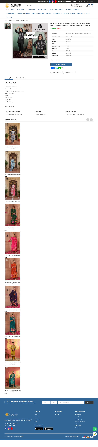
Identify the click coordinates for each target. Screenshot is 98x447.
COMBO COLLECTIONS (23, 13)
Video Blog (9, 17)
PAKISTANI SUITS (42, 10)
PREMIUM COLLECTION (82, 13)
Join (88, 402)
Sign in (88, 1)
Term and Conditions (80, 421)
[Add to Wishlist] (62, 68)
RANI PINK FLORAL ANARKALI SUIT (12, 255)
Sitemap (77, 427)
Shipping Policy (78, 419)
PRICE (12, 10)
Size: (51, 60)
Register (91, 1)
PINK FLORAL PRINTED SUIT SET (13, 201)
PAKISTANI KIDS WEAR (37, 13)
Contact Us (80, 1)
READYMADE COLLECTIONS (56, 10)
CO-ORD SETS (56, 13)
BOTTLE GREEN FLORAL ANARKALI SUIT (12, 228)
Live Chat (76, 4)
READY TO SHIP (21, 10)
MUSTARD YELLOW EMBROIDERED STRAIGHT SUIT (12, 363)
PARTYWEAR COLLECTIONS (72, 10)
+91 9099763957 (78, 6)
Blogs (36, 421)
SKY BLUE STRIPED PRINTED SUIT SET (13, 174)
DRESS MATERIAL (10, 13)
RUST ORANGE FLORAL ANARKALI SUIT (12, 283)
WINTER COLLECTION (69, 13)
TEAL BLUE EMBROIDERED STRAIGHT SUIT (13, 391)
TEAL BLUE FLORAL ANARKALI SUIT (12, 336)
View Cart (57, 414)
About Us (37, 417)
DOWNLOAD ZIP (57, 72)
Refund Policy (78, 417)
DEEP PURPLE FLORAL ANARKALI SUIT (13, 310)
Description (9, 78)
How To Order (78, 425)
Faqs (76, 423)
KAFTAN (48, 13)
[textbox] (44, 5)
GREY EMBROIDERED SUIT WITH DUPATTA (13, 147)
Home (6, 20)
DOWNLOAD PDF (69, 72)
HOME (7, 10)
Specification (21, 78)
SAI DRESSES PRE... (25, 20)
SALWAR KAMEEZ (31, 10)
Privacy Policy (78, 414)
